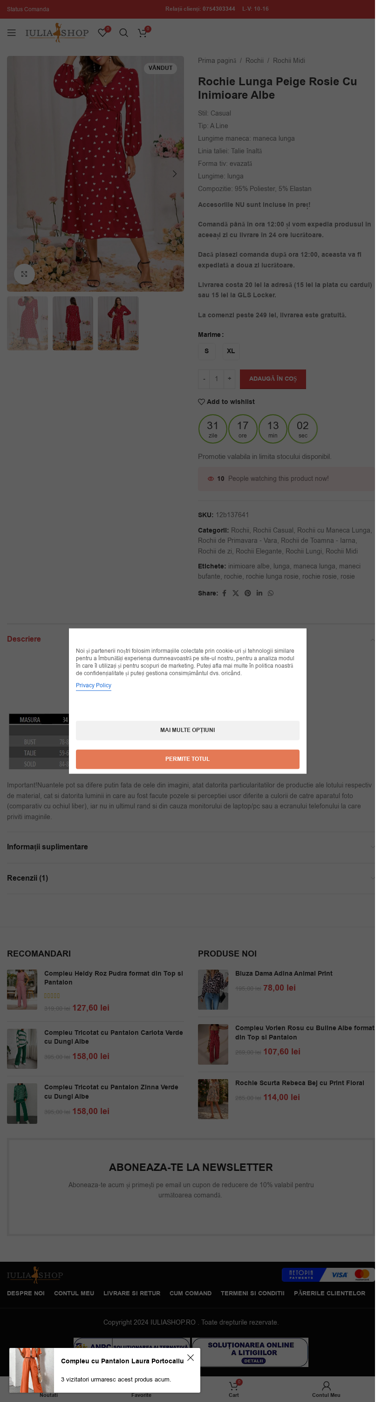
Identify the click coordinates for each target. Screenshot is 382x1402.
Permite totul (187, 759)
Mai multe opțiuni (187, 730)
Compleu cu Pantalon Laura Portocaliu (122, 1361)
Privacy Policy (93, 685)
